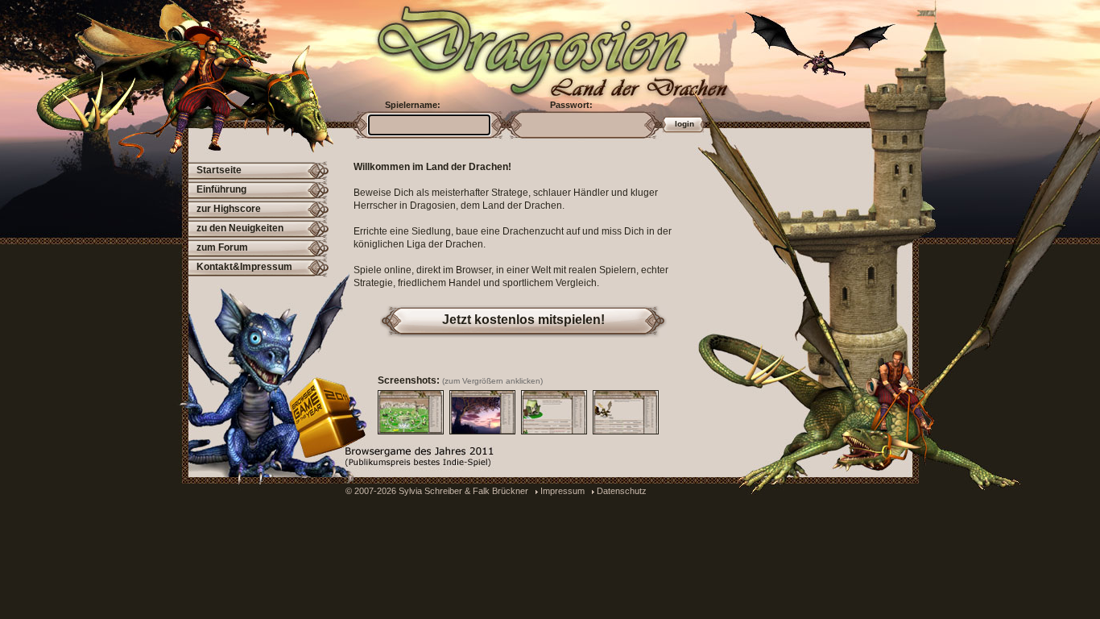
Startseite (219, 170)
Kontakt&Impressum (244, 266)
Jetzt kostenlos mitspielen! (523, 319)
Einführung (221, 189)
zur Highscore (228, 208)
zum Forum (222, 247)
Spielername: (412, 105)
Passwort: (571, 105)
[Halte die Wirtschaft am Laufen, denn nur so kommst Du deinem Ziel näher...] (554, 412)
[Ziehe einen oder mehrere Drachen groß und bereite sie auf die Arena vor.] (626, 412)
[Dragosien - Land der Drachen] (526, 48)
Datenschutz (622, 491)
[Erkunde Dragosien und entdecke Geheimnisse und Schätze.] (482, 412)
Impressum (562, 491)
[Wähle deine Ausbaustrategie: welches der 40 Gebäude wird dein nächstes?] (411, 412)
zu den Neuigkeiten (239, 228)
